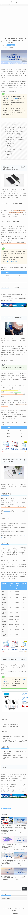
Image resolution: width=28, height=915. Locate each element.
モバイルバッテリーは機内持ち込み (15, 131)
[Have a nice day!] (14, 2)
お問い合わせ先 (22, 908)
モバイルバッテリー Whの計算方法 (13, 137)
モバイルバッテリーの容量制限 (14, 133)
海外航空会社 (10, 147)
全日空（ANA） (10, 145)
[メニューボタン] (2, 2)
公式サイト (7, 511)
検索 (24, 888)
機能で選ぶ (9, 153)
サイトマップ (5, 908)
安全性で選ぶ (10, 154)
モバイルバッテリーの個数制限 (14, 135)
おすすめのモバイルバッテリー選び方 (14, 149)
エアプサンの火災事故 (12, 98)
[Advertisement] (14, 21)
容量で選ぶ (9, 151)
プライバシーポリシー (13, 908)
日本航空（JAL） (11, 143)
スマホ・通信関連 (11, 45)
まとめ (6, 157)
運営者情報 (14, 910)
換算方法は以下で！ (12, 261)
